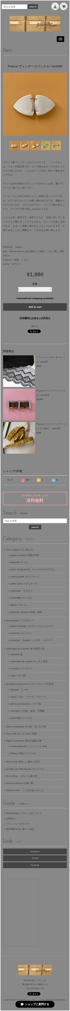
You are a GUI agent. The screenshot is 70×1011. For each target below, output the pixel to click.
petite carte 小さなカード (23, 583)
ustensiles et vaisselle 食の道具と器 (25, 648)
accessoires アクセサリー (20, 620)
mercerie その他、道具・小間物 (27, 711)
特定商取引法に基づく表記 (20, 829)
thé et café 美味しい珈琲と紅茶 (23, 761)
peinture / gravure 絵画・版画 (26, 612)
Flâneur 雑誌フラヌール (23, 753)
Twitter (35, 858)
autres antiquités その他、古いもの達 (26, 726)
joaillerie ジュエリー (21, 633)
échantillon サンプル (21, 597)
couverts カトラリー (21, 668)
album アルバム (18, 604)
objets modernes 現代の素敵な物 (23, 740)
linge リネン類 (18, 675)
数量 (35, 283)
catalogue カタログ (21, 590)
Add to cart (35, 307)
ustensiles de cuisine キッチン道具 (29, 661)
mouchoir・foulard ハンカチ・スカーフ (31, 640)
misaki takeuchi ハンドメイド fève (28, 746)
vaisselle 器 (16, 654)
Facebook (35, 865)
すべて (10, 480)
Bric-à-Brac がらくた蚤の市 (21, 776)
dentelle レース (19, 689)
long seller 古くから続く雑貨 (21, 733)
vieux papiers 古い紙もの (19, 549)
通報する (35, 326)
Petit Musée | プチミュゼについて (24, 813)
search (33, 6)
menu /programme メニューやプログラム (32, 569)
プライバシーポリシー (18, 823)
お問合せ (10, 818)
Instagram (35, 851)
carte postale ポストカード (24, 576)
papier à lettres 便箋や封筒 (24, 555)
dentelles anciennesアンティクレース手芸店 (30, 684)
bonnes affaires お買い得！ (20, 783)
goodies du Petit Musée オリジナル (25, 769)
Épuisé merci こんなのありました (25, 790)
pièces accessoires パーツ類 (25, 703)
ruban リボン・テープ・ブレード (28, 696)
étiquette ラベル (19, 562)
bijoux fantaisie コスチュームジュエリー (31, 626)
